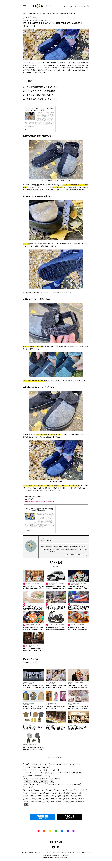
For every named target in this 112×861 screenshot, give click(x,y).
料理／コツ (37, 767)
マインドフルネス (76, 784)
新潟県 (79, 796)
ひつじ (32, 20)
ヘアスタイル (51, 784)
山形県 (84, 790)
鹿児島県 (80, 801)
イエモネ (78, 852)
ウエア (35, 781)
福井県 (74, 799)
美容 (25, 784)
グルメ (26, 764)
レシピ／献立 (27, 767)
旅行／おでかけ (28, 790)
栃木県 (39, 799)
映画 (53, 770)
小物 (38, 13)
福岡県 (80, 799)
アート (39, 770)
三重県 (57, 790)
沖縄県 (26, 804)
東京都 (26, 799)
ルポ (70, 6)
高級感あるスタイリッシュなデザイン (42, 99)
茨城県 (33, 801)
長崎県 (39, 801)
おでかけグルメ (34, 764)
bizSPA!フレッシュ (86, 852)
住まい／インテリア (65, 773)
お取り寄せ (44, 764)
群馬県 (33, 796)
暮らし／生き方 (28, 776)
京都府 (64, 790)
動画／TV (46, 770)
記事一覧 (37, 852)
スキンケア (42, 784)
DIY (36, 773)
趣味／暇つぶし (39, 776)
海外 (47, 776)
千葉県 (26, 793)
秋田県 (50, 790)
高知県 (66, 801)
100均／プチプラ (34, 778)
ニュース (64, 6)
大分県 (47, 793)
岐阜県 (26, 796)
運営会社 (31, 852)
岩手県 (44, 790)
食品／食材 (46, 767)
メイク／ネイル (28, 787)
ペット (49, 773)
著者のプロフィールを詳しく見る (76, 555)
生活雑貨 (56, 778)
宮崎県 (67, 793)
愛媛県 (66, 796)
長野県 (46, 801)
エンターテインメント (29, 770)
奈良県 (54, 793)
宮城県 (60, 793)
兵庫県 (77, 790)
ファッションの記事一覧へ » (56, 758)
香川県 (59, 801)
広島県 (53, 796)
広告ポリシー (56, 852)
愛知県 (73, 796)
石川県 (59, 799)
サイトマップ (24, 852)
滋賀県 (46, 799)
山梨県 (80, 793)
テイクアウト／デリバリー (72, 764)
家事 (74, 773)
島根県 (46, 796)
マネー (55, 773)
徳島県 (59, 796)
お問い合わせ (64, 852)
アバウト (83, 6)
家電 (80, 773)
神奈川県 (66, 799)
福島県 (26, 801)
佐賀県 (70, 790)
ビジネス (42, 773)
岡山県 (39, 796)
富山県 (74, 793)
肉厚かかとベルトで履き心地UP (40, 95)
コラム (76, 6)
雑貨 (25, 778)
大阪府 (33, 799)
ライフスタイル (28, 773)
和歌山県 (33, 793)
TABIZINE (72, 852)
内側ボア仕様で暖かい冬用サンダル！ (42, 87)
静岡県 (53, 801)
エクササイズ (33, 784)
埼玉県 (40, 793)
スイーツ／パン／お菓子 (56, 764)
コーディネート (43, 781)
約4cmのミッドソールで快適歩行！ (41, 91)
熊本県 (53, 799)
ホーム (24, 13)
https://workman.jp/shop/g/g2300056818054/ (40, 501)
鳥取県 (73, 801)
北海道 (37, 790)
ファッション (32, 13)
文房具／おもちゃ (46, 778)
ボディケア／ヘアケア (63, 784)
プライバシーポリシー (46, 852)
